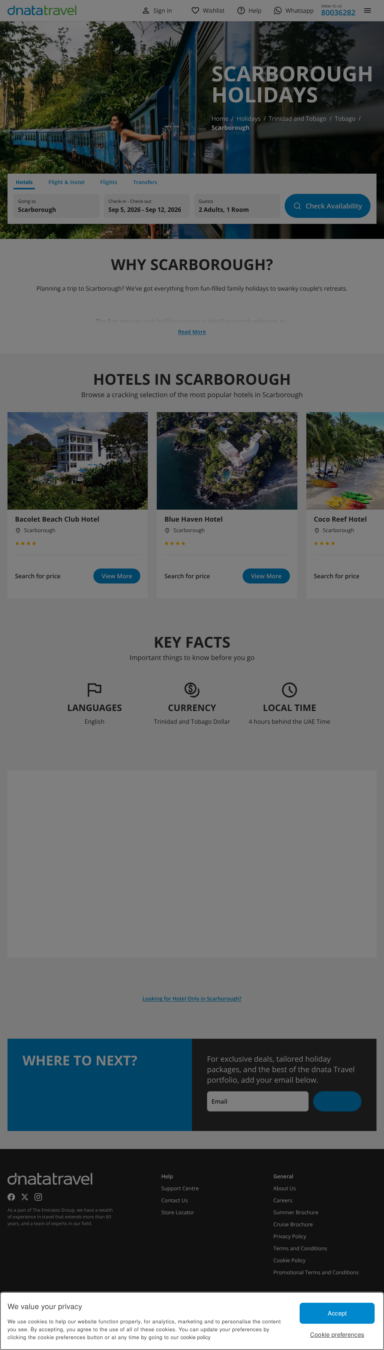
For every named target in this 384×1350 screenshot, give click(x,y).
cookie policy (195, 1337)
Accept (337, 1313)
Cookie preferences (337, 1334)
